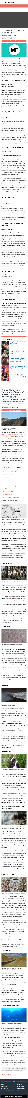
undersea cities (5, 557)
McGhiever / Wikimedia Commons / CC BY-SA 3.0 (12, 771)
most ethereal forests (13, 601)
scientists (6, 1051)
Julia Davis (6, 35)
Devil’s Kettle (8, 483)
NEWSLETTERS (4, 1086)
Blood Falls (7, 480)
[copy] (11, 38)
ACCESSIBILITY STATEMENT (7, 1090)
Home (3, 1074)
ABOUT (2, 1084)
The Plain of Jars (8, 491)
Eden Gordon (7, 407)
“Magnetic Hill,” (13, 980)
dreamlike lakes (9, 439)
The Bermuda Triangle (10, 471)
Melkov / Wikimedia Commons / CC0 (10, 1025)
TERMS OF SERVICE (21, 1088)
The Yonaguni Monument (11, 497)
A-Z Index (3, 1093)
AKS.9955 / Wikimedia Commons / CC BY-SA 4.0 (12, 969)
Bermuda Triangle (10, 524)
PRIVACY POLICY (20, 1086)
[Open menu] (2, 2)
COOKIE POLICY (4, 1088)
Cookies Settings (20, 1093)
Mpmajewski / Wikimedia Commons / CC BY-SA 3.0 (13, 828)
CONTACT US (19, 1084)
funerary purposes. (10, 936)
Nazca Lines (7, 477)
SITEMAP (19, 1090)
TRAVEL (9, 1074)
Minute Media (11, 1096)
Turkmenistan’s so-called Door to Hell (10, 855)
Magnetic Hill (8, 494)
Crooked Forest (8, 474)
